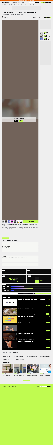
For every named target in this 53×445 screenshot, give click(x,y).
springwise (38, 17)
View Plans (43, 2)
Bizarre (34, 4)
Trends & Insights (14, 2)
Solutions (19, 2)
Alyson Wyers (6, 17)
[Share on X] (49, 17)
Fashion (31, 4)
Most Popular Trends (15, 352)
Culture (14, 4)
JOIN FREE (21, 120)
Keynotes (37, 4)
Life (11, 4)
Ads (18, 4)
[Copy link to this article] (45, 17)
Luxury (28, 4)
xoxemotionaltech (42, 17)
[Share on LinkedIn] (46, 17)
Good (26, 4)
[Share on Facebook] (48, 17)
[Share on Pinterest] (50, 17)
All (2, 4)
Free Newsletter (48, 2)
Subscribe (49, 386)
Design (16, 4)
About (26, 2)
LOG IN (16, 120)
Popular (5, 4)
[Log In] (40, 2)
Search (37, 2)
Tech (9, 4)
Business (21, 4)
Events (23, 2)
